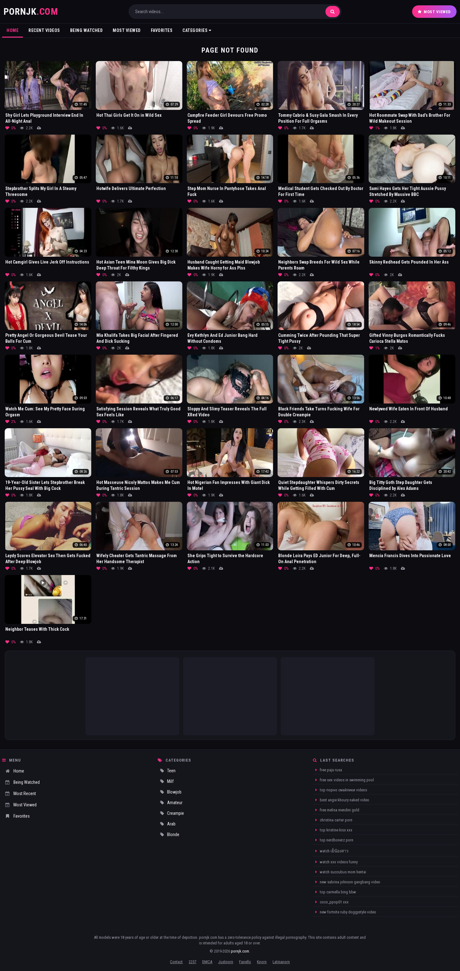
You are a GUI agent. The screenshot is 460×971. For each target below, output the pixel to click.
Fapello (245, 961)
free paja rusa (330, 770)
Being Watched (86, 30)
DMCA (207, 961)
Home (12, 30)
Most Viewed (437, 11)
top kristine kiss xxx (335, 830)
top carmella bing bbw (337, 892)
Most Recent (24, 793)
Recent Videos (44, 30)
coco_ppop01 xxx (334, 902)
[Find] (332, 11)
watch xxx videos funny (338, 862)
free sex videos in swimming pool (346, 780)
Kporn (262, 961)
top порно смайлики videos (343, 790)
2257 (192, 961)
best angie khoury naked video (344, 800)
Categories (195, 30)
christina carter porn (335, 820)
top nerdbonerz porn (336, 840)
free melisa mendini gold (339, 810)
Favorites (162, 30)
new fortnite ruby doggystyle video (347, 912)
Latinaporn (281, 961)
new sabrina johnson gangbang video (349, 882)
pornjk (30, 11)
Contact (176, 961)
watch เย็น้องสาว (333, 851)
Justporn (225, 961)
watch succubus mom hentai (342, 872)
